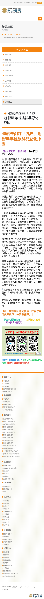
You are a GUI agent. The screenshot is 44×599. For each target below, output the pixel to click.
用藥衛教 (6, 476)
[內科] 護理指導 (8, 440)
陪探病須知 (7, 560)
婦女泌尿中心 (7, 489)
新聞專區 (18, 34)
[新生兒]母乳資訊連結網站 (11, 456)
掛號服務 (6, 552)
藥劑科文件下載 (8, 479)
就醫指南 (7, 548)
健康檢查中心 (7, 486)
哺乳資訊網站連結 (9, 407)
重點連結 (8, 91)
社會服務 (6, 545)
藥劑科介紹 (7, 465)
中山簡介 (6, 381)
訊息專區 (10, 34)
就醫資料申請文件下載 (10, 574)
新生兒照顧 (7, 404)
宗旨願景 (6, 384)
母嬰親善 (6, 399)
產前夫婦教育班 (8, 410)
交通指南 (6, 568)
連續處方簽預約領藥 (9, 468)
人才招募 (8, 81)
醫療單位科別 (7, 534)
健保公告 (8, 65)
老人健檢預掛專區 (9, 576)
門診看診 (6, 555)
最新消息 (8, 54)
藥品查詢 (6, 471)
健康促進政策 (7, 392)
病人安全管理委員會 (9, 389)
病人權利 (6, 563)
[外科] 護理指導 (8, 438)
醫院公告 (8, 60)
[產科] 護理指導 (8, 430)
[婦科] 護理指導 (8, 427)
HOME (4, 34)
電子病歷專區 (10, 75)
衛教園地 (7, 415)
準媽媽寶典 (7, 402)
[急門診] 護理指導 (9, 424)
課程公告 (8, 70)
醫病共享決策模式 (9, 421)
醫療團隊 (7, 530)
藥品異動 (6, 474)
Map (40, 3)
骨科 (4, 492)
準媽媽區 (7, 395)
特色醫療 (7, 482)
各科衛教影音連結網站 (10, 451)
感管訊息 (8, 86)
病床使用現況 (7, 565)
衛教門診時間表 (8, 419)
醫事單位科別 (7, 539)
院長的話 (6, 386)
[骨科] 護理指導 (8, 435)
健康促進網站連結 (9, 448)
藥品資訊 (7, 462)
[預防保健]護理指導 (9, 446)
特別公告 (8, 97)
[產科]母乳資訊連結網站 (11, 454)
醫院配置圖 (7, 571)
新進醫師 (6, 537)
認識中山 (7, 377)
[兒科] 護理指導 (8, 443)
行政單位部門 (7, 542)
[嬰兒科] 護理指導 (9, 432)
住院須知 (6, 557)
